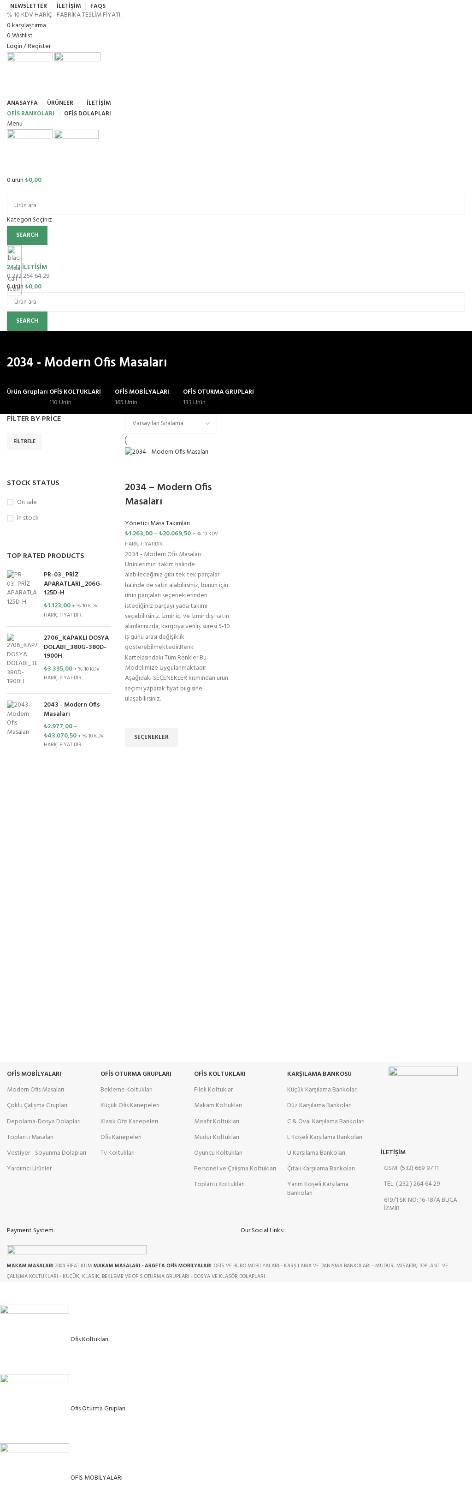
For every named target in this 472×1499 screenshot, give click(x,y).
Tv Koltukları (117, 1153)
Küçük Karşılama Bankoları (322, 1090)
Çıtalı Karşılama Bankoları (321, 1168)
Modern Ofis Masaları (35, 1090)
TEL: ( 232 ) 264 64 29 (412, 1184)
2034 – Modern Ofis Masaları (168, 495)
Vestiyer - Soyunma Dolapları (46, 1153)
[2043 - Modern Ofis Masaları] (22, 725)
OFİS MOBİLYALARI (34, 1074)
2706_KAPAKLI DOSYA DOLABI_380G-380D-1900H (76, 647)
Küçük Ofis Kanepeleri (129, 1105)
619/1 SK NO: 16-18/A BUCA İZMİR (420, 1204)
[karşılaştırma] (136, 469)
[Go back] (18, 342)
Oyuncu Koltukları (218, 1153)
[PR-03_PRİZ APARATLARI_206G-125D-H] (22, 594)
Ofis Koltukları (220, 1074)
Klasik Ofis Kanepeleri (129, 1121)
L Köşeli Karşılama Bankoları (324, 1137)
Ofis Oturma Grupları (135, 1074)
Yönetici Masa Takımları (157, 523)
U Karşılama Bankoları (316, 1153)
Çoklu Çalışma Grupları (37, 1105)
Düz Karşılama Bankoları (319, 1105)
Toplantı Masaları (30, 1137)
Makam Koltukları (218, 1105)
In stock (28, 518)
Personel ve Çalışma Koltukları (235, 1168)
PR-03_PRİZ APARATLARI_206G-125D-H (73, 584)
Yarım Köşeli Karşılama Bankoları (317, 1188)
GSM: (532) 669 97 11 (411, 1168)
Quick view (136, 758)
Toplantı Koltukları (219, 1184)
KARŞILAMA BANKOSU (319, 1074)
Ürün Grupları (27, 392)
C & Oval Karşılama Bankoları (326, 1121)
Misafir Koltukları (216, 1121)
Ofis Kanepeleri (121, 1137)
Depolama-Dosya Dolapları (44, 1121)
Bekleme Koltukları (126, 1090)
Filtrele (24, 441)
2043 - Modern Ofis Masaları (72, 710)
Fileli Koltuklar (213, 1090)
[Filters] (11, 1293)
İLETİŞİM (393, 1152)
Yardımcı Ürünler (29, 1168)
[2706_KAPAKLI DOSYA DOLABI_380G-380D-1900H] (22, 660)
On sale (27, 502)
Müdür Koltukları (216, 1137)
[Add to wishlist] (136, 716)
